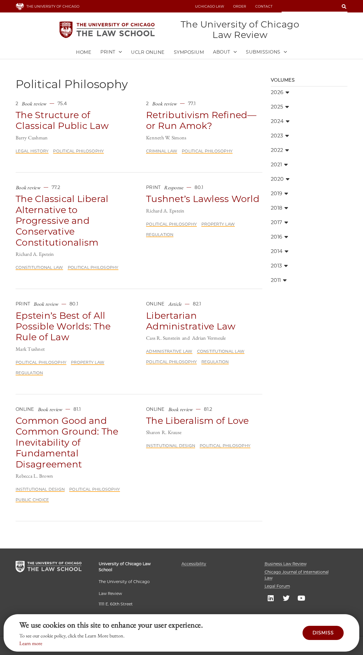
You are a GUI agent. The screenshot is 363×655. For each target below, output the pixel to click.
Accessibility (194, 563)
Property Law (218, 224)
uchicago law (209, 6)
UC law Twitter (286, 598)
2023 (277, 136)
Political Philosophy (78, 151)
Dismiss (323, 632)
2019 (276, 193)
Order (239, 6)
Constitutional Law (39, 267)
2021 (276, 164)
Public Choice (32, 499)
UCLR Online (148, 52)
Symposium (189, 52)
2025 (277, 107)
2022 (277, 150)
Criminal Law (161, 151)
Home (83, 52)
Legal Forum (277, 586)
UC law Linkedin (271, 598)
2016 (276, 237)
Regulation (160, 234)
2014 (276, 251)
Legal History (32, 151)
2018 (276, 208)
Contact (264, 6)
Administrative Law (169, 351)
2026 (277, 92)
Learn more (30, 643)
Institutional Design (40, 489)
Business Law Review (286, 563)
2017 (276, 222)
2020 (277, 179)
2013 (276, 266)
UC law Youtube (301, 598)
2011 (276, 280)
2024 (277, 121)
